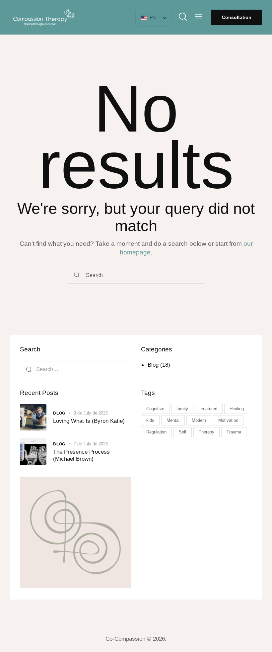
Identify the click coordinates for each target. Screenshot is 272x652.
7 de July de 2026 (91, 443)
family (182, 408)
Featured (208, 408)
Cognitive (155, 408)
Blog (153, 365)
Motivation (228, 420)
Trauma (234, 431)
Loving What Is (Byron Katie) (89, 421)
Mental (173, 420)
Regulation (156, 431)
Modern (199, 420)
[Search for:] (75, 369)
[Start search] (77, 275)
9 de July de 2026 (91, 413)
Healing (237, 408)
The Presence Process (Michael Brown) (81, 455)
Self (182, 431)
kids (150, 420)
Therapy (206, 431)
